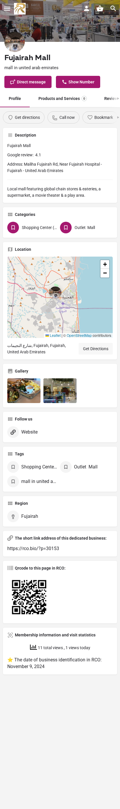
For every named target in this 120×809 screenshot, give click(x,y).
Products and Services (61, 98)
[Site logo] (20, 9)
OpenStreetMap (79, 335)
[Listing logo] (14, 42)
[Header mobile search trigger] (113, 8)
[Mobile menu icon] (7, 9)
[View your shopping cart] (100, 8)
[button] (60, 297)
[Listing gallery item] (23, 390)
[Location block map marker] (55, 293)
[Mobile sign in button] (86, 8)
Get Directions (95, 348)
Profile (15, 98)
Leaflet (55, 335)
